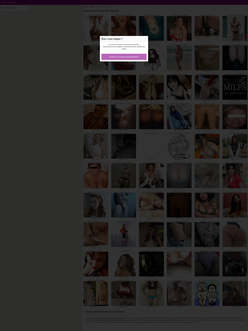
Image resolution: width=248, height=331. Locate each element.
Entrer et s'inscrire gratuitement (124, 57)
